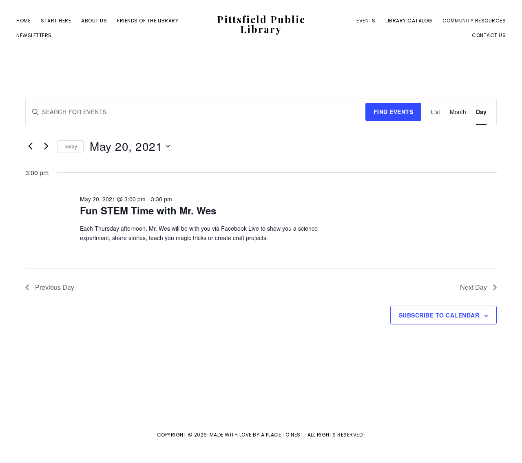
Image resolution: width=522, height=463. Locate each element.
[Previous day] (30, 146)
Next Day (473, 287)
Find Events (394, 112)
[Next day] (46, 146)
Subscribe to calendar (439, 315)
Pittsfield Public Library (261, 24)
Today (70, 146)
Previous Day (54, 287)
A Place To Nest (282, 434)
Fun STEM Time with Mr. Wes (148, 210)
